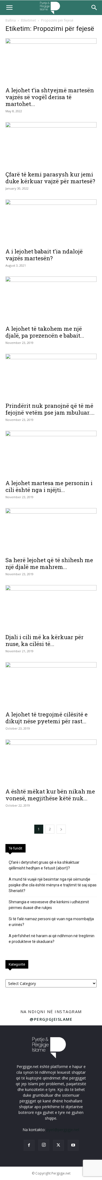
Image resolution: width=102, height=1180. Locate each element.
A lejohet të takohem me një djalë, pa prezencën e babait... (44, 332)
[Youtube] (73, 1145)
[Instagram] (43, 1145)
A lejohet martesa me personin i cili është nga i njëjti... (48, 486)
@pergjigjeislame (51, 1019)
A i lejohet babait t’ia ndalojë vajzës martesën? (44, 254)
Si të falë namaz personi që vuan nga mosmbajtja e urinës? (51, 922)
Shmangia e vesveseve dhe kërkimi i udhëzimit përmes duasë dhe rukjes (49, 905)
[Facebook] (29, 1145)
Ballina (10, 20)
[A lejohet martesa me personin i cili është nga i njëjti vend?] (51, 453)
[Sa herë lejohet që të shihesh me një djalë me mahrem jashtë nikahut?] (51, 530)
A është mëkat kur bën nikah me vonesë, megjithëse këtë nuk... (50, 794)
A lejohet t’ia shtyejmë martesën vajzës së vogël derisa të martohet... (49, 97)
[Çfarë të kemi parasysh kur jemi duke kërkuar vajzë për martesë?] (51, 144)
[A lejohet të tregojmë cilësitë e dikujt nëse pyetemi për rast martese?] (51, 684)
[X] (58, 1145)
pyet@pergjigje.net (63, 1129)
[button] (9, 7)
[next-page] (61, 829)
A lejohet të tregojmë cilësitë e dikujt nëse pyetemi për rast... (46, 717)
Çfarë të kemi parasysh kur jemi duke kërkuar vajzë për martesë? (50, 177)
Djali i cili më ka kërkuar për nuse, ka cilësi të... (44, 640)
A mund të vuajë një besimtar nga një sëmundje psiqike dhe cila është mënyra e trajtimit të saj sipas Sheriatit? (53, 885)
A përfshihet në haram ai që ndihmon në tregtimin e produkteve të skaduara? (51, 939)
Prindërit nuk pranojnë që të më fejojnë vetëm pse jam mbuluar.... (50, 409)
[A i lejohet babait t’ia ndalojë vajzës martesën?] (51, 221)
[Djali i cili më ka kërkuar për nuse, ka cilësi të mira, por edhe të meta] (51, 607)
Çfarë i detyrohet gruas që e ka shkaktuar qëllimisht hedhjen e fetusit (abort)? (44, 865)
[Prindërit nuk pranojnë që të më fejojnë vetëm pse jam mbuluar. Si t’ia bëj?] (51, 376)
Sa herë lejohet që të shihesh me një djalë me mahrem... (49, 563)
